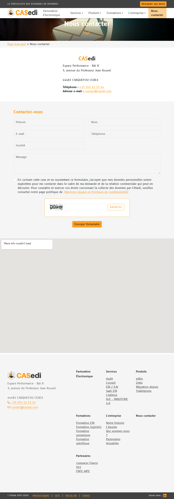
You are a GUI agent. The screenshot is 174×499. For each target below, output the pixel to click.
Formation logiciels (88, 427)
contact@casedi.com (98, 91)
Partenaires (113, 439)
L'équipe (111, 427)
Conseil (111, 383)
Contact (86, 495)
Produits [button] (94, 13)
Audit (109, 379)
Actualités (112, 443)
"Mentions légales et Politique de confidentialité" (96, 192)
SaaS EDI (111, 391)
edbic (139, 379)
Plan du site (71, 495)
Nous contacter (146, 416)
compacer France (87, 463)
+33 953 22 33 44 (92, 87)
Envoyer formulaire (87, 224)
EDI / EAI (112, 387)
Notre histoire (115, 423)
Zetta (139, 383)
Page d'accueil (16, 44)
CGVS (57, 495)
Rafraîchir (116, 207)
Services (111, 372)
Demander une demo (153, 4)
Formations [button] (114, 13)
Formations (83, 416)
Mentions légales (41, 495)
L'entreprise (113, 416)
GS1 (78, 467)
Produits (141, 372)
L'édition (111, 395)
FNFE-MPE (83, 471)
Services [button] (75, 13)
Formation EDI (85, 423)
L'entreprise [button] (136, 13)
